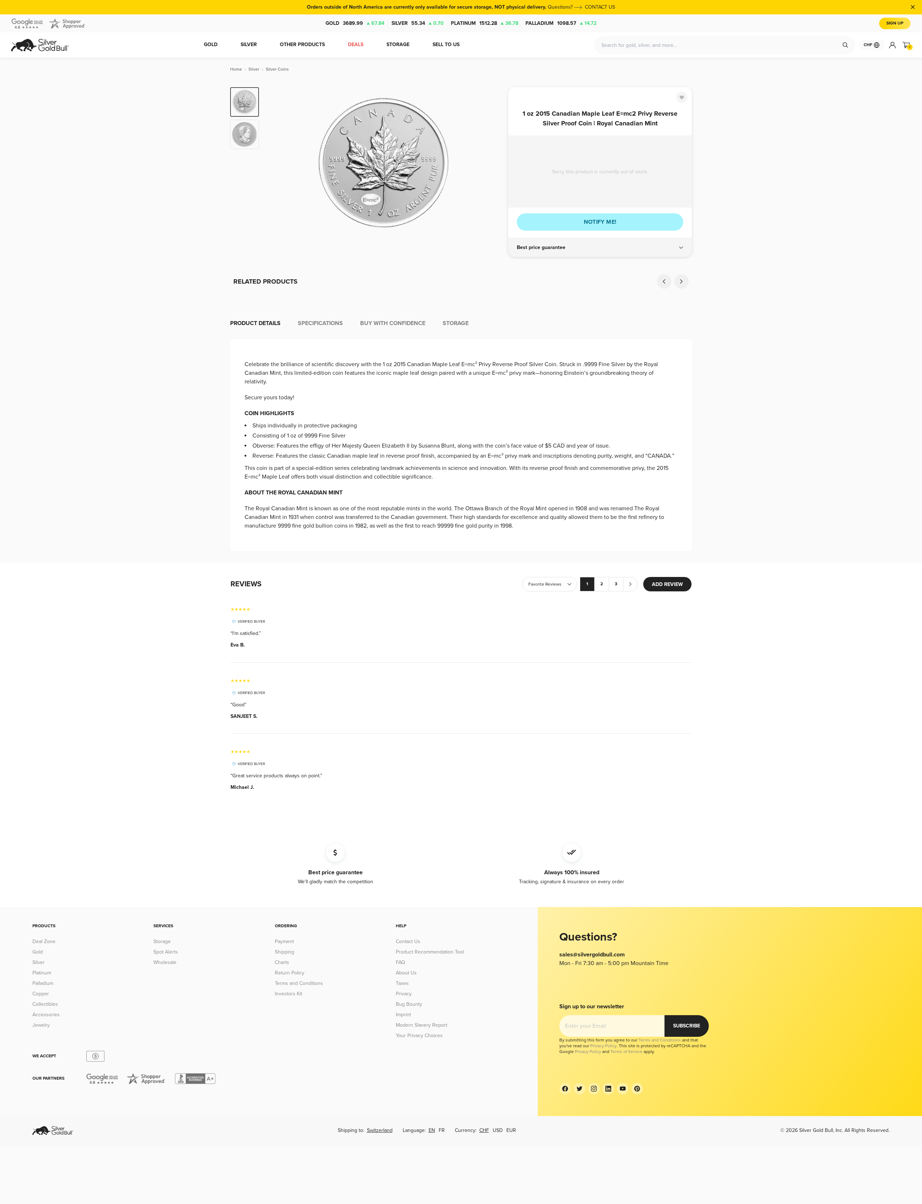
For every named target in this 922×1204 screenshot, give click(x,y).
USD (498, 1130)
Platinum (484, 23)
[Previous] (275, 163)
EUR (511, 1130)
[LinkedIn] (608, 1088)
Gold (355, 23)
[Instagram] (594, 1088)
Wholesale (164, 962)
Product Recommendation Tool (430, 952)
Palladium (560, 23)
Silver (417, 23)
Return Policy (289, 973)
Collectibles (45, 1004)
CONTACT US (600, 7)
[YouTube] (622, 1088)
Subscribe (686, 1026)
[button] (600, 247)
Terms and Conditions (299, 983)
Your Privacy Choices (419, 1035)
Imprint (403, 1015)
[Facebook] (565, 1088)
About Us (406, 973)
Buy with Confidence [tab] (392, 323)
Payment (284, 941)
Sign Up (894, 23)
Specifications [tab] (320, 323)
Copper (40, 994)
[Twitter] (579, 1088)
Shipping (284, 952)
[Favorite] (682, 97)
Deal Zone (43, 941)
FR (442, 1130)
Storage (162, 941)
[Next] (492, 163)
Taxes (402, 983)
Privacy (404, 994)
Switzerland (380, 1130)
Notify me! (600, 222)
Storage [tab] (456, 323)
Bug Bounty (409, 1004)
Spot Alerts (165, 952)
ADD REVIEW (667, 584)
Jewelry (41, 1025)
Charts (282, 962)
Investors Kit (288, 994)
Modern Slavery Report (421, 1025)
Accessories (46, 1015)
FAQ (400, 962)
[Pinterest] (637, 1088)
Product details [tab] (255, 323)
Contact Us (408, 941)
